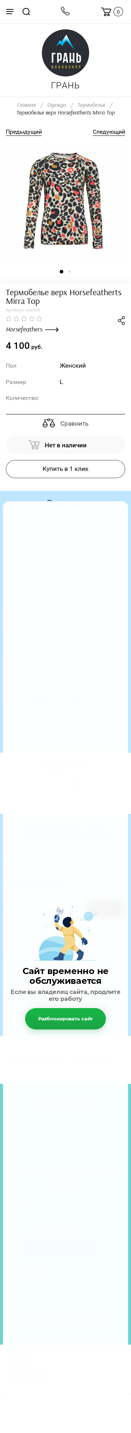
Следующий (109, 131)
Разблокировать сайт (65, 1019)
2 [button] (69, 272)
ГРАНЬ (65, 85)
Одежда (56, 105)
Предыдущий (24, 131)
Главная (26, 105)
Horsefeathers (24, 329)
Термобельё (91, 105)
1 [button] (61, 272)
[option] (65, 202)
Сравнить (73, 423)
